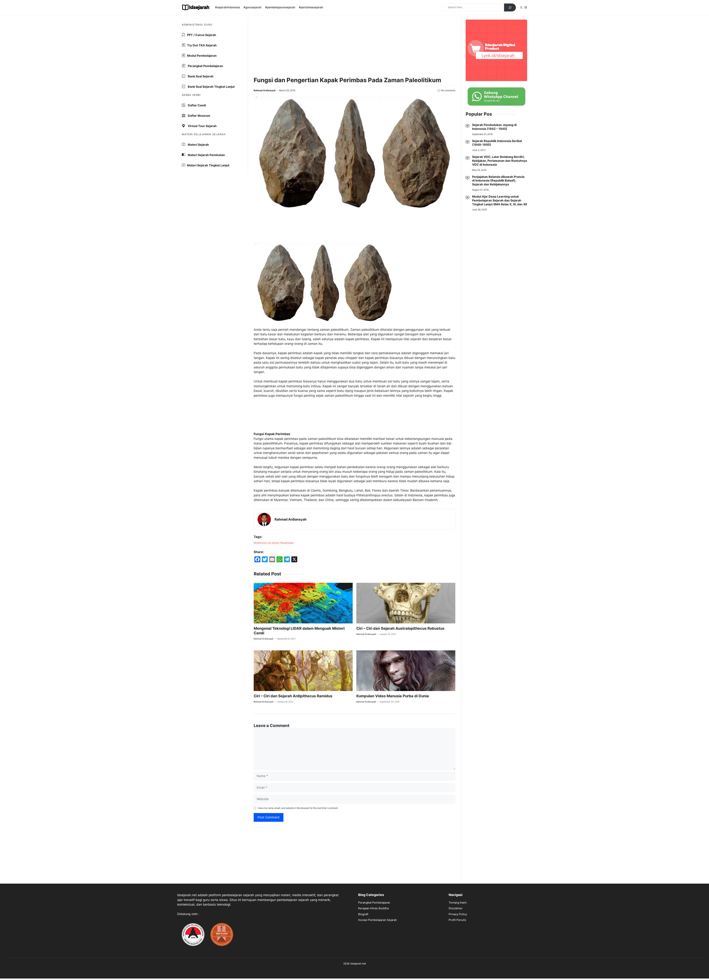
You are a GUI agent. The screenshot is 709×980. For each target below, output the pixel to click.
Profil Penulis (457, 920)
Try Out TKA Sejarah (202, 45)
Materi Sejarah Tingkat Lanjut (208, 165)
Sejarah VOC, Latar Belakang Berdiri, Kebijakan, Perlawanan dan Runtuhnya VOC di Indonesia (499, 161)
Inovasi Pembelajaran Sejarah (377, 920)
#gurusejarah (252, 7)
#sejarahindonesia (227, 7)
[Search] (510, 8)
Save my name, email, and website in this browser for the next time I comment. (298, 808)
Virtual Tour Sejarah (202, 126)
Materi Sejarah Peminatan (206, 155)
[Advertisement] (354, 46)
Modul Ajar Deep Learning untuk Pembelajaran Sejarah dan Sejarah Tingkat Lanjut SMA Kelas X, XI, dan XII (499, 200)
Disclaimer (456, 908)
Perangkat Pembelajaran (205, 66)
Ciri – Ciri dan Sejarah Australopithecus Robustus (400, 628)
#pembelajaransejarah (280, 7)
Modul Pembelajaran (202, 55)
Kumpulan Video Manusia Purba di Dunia (392, 696)
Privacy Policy (458, 914)
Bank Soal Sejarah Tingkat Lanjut (211, 86)
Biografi (363, 914)
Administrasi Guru (197, 24)
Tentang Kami (458, 902)
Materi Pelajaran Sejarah (204, 134)
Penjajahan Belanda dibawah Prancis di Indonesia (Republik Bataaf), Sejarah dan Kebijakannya (498, 180)
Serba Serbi (191, 94)
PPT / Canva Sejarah (201, 35)
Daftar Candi (196, 105)
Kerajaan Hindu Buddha (373, 908)
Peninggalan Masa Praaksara (274, 542)
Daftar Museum (198, 115)
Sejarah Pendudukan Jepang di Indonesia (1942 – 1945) (494, 127)
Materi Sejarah (198, 144)
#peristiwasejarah (311, 7)
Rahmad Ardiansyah (264, 90)
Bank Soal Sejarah (200, 76)
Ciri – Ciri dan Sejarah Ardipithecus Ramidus (293, 696)
